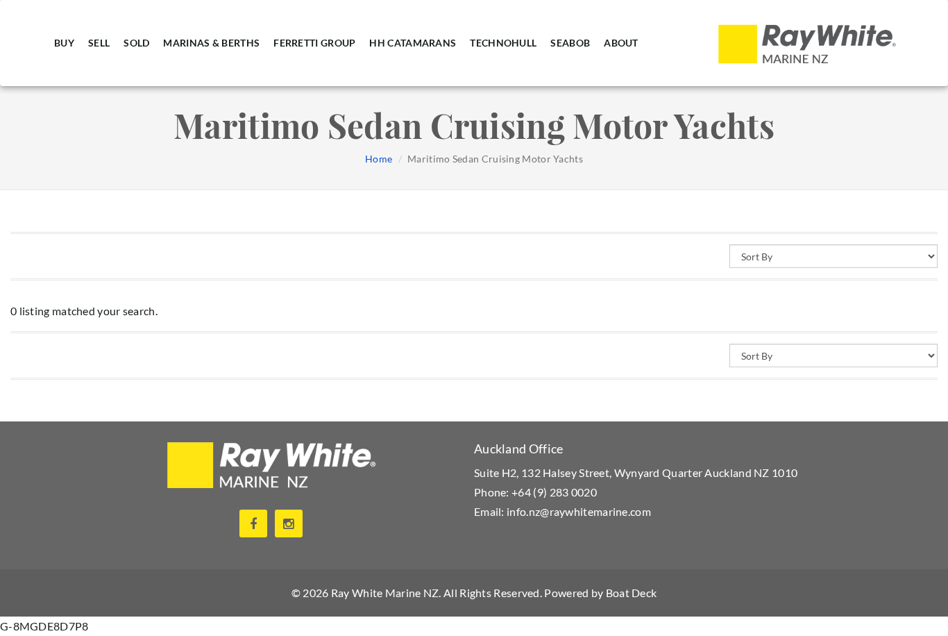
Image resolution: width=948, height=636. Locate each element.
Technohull (503, 43)
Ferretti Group (314, 43)
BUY (64, 43)
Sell (99, 43)
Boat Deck (631, 592)
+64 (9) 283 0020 (554, 492)
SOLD (136, 43)
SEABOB (570, 43)
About (621, 43)
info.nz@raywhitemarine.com (579, 511)
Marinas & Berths (211, 43)
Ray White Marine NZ (385, 592)
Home (378, 159)
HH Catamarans (412, 43)
